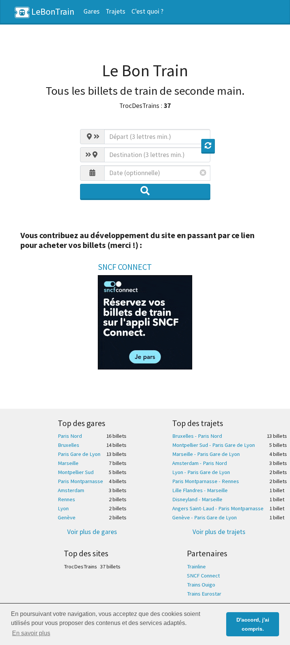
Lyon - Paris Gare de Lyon (201, 472)
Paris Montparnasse (80, 481)
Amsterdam (71, 490)
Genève (67, 517)
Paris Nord (70, 436)
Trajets (115, 11)
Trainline (196, 566)
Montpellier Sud (76, 472)
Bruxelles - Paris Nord (197, 436)
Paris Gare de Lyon (79, 454)
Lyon (63, 508)
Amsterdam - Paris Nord (199, 463)
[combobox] (157, 136)
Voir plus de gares (92, 532)
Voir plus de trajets (219, 532)
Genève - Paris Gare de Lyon (204, 517)
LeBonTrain (51, 11)
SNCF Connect (203, 575)
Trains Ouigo (201, 584)
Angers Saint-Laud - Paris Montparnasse (218, 508)
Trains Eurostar (204, 593)
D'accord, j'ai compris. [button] (252, 624)
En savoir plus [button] (31, 633)
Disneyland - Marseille (197, 499)
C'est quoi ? (147, 11)
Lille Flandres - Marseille (200, 490)
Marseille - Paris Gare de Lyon (206, 454)
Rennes (66, 499)
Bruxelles (68, 445)
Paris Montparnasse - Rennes (205, 481)
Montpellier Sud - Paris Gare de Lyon (213, 445)
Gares (91, 11)
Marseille (68, 463)
